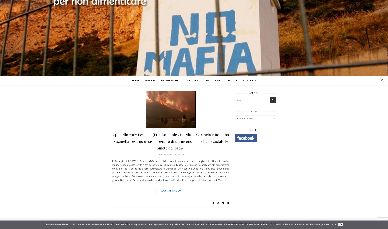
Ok (341, 224)
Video (218, 80)
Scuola (233, 80)
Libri (207, 80)
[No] (384, 224)
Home (135, 80)
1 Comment (179, 154)
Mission (150, 80)
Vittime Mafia (170, 80)
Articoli (192, 80)
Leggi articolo (171, 190)
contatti (249, 80)
